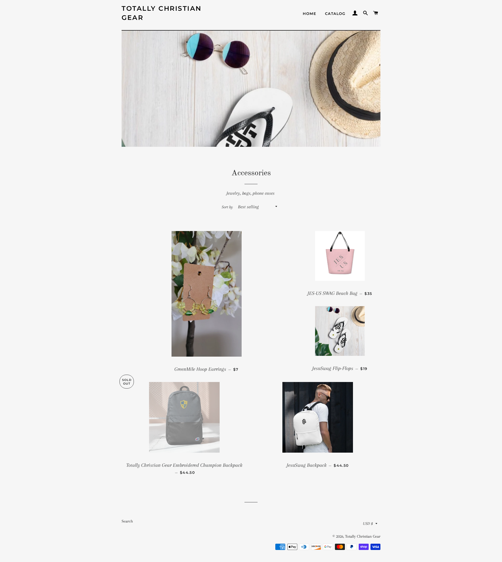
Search (127, 521)
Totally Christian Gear (162, 12)
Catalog (335, 13)
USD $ (368, 523)
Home (309, 13)
